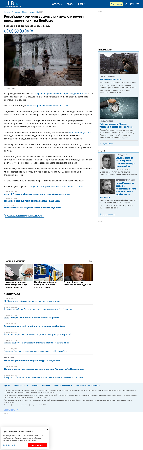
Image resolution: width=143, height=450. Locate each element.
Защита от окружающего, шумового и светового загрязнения (37, 342)
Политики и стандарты (63, 385)
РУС (132, 4)
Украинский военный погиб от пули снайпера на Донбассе (32, 200)
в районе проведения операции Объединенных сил (62, 93)
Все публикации (106, 143)
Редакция (46, 385)
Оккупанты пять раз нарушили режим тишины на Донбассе (32, 207)
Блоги (70, 4)
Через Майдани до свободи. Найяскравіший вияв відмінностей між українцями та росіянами (118, 190)
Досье (81, 4)
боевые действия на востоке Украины (24, 216)
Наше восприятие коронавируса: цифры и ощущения (32, 360)
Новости (55, 4)
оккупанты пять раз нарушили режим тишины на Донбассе (58, 186)
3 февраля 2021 (34, 12)
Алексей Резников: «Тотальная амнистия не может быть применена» (37, 194)
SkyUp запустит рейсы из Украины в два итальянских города (32, 300)
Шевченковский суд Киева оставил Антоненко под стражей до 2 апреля (38, 309)
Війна (24, 12)
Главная (7, 12)
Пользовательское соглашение (88, 385)
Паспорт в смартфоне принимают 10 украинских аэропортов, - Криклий (37, 334)
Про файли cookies (9, 445)
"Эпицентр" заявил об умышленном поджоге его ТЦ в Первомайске (35, 351)
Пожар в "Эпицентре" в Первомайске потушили (32, 317)
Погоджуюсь (37, 445)
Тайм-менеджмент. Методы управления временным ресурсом (116, 125)
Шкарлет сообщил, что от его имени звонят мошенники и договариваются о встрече (43, 377)
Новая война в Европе (110, 79)
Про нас (7, 385)
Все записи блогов (107, 214)
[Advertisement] (48, 239)
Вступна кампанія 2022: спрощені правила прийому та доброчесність (125, 162)
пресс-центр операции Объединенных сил (47, 105)
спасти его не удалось (80, 132)
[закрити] (47, 429)
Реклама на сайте (21, 385)
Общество (16, 12)
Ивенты (35, 385)
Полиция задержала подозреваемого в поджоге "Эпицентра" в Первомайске (44, 368)
